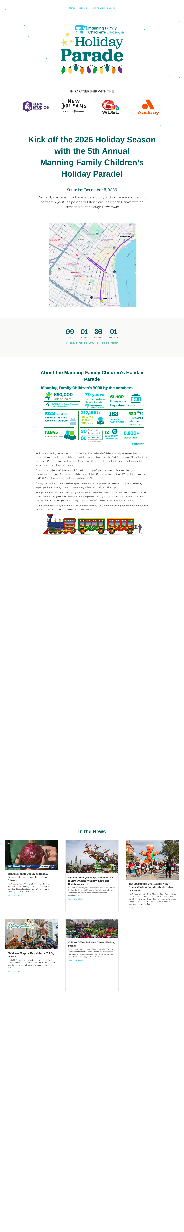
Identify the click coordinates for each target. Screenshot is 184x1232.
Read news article (15, 895)
